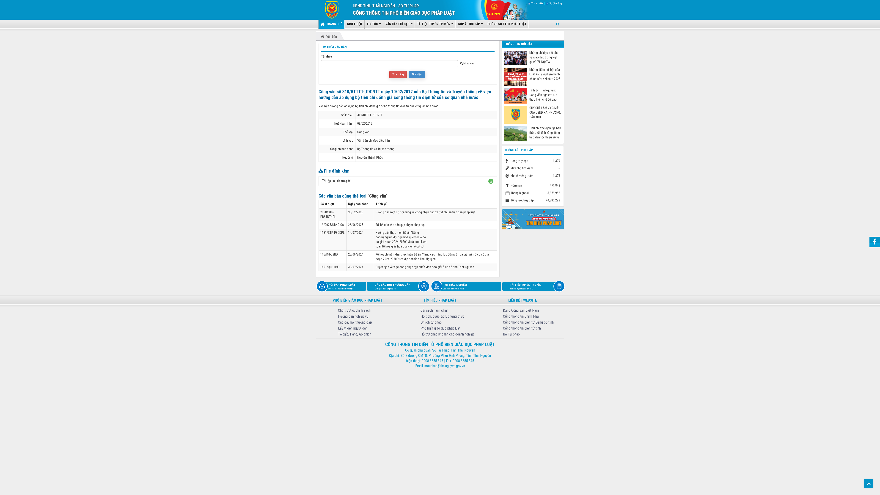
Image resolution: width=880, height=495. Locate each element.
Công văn (363, 132)
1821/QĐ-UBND (330, 267)
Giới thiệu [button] (354, 24)
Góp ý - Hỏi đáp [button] (469, 24)
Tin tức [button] (373, 24)
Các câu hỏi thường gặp (392, 286)
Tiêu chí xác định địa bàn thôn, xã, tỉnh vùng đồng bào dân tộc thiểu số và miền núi (545, 132)
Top (868, 483)
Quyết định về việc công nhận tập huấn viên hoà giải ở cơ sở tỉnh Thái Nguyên (425, 267)
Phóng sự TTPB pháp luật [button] (506, 24)
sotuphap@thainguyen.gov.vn (444, 366)
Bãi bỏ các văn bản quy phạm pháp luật (401, 225)
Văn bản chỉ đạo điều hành (374, 140)
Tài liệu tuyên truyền (525, 286)
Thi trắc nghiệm (455, 286)
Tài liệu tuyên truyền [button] (434, 24)
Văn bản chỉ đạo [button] (397, 24)
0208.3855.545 (432, 361)
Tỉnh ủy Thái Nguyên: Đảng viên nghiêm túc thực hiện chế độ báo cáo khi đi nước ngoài (543, 95)
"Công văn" (378, 196)
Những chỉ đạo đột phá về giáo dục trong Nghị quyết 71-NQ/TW (543, 57)
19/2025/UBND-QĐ (332, 225)
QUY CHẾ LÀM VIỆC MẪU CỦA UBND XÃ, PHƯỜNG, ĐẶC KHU (545, 112)
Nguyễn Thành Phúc (370, 157)
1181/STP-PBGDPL (332, 232)
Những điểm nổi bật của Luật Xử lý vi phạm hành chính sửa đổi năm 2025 (544, 74)
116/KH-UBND (329, 254)
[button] (491, 181)
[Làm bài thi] (533, 219)
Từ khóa (326, 56)
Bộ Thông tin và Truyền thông (375, 149)
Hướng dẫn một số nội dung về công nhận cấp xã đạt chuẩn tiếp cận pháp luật (425, 212)
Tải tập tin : (336, 181)
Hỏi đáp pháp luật (341, 286)
